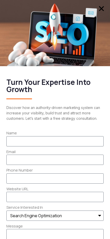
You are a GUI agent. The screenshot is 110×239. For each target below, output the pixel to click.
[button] (101, 8)
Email (11, 151)
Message (14, 226)
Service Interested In (24, 207)
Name (11, 133)
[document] (55, 119)
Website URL (17, 189)
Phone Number (19, 170)
